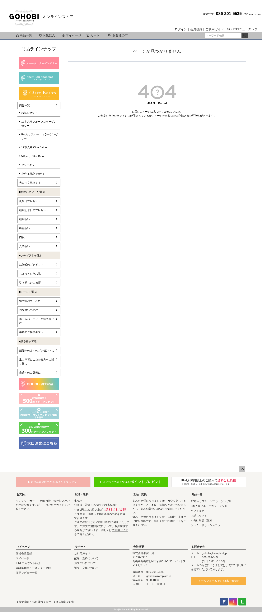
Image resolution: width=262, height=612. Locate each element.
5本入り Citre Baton (33, 156)
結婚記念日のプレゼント (34, 210)
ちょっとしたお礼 (30, 273)
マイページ (73, 35)
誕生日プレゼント (30, 201)
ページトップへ (242, 469)
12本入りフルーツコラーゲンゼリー (39, 123)
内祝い (23, 237)
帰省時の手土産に (30, 301)
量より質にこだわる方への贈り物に (36, 361)
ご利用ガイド (214, 29)
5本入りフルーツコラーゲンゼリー (39, 136)
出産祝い (24, 228)
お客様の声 (120, 35)
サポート (80, 546)
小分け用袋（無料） (33, 173)
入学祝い (24, 246)
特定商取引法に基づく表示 (35, 601)
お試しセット (29, 112)
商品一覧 (26, 35)
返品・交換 (140, 494)
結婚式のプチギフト (31, 264)
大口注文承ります (30, 182)
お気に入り (50, 35)
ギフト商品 (197, 510)
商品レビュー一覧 (26, 572)
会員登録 (196, 29)
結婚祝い (24, 219)
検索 (244, 35)
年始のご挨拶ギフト (31, 332)
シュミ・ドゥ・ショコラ (205, 525)
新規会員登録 (24, 553)
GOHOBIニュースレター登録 (33, 567)
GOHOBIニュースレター (243, 29)
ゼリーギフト (29, 164)
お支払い (22, 494)
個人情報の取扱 (65, 601)
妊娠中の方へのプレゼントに (36, 350)
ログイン (181, 29)
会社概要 (138, 546)
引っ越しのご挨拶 (30, 282)
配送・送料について (86, 558)
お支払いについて (85, 563)
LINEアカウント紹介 (28, 563)
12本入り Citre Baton (34, 147)
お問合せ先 (198, 546)
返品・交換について (86, 567)
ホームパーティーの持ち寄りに (36, 321)
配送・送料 (81, 494)
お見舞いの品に (28, 310)
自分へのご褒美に (30, 372)
